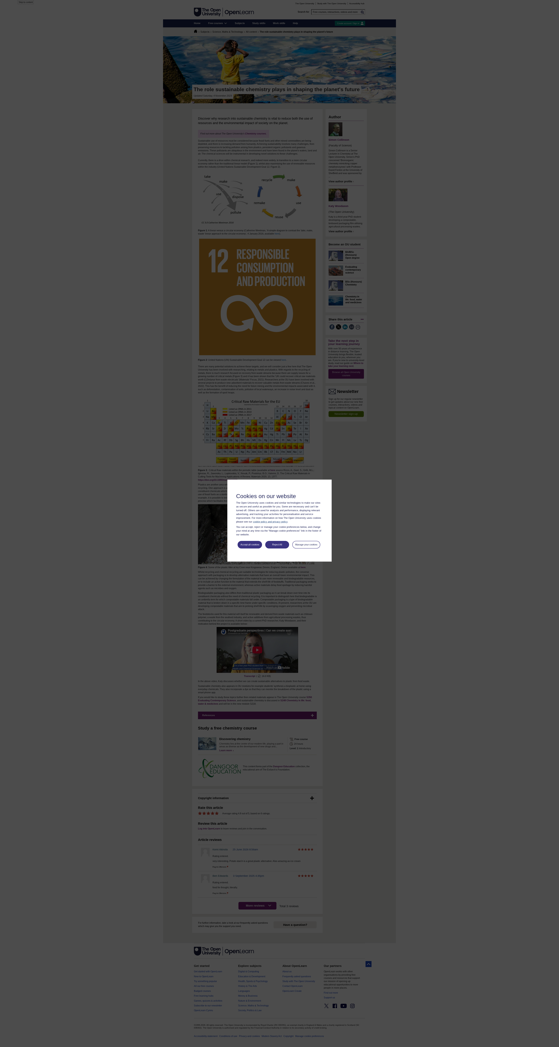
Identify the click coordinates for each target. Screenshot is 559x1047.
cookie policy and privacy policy (270, 521)
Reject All (277, 544)
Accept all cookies (249, 544)
